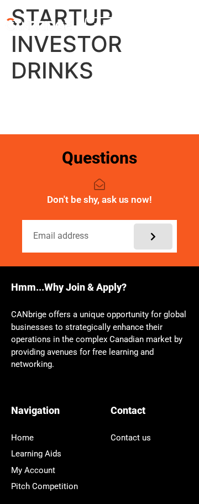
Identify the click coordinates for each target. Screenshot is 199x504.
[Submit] (153, 236)
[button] (152, 26)
